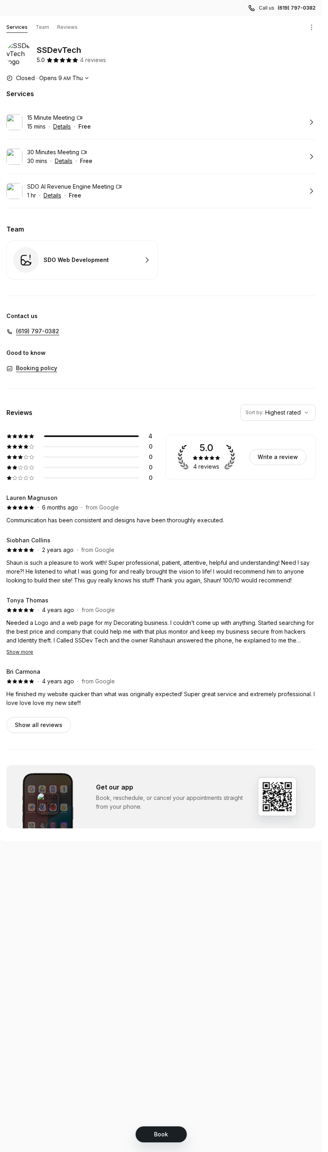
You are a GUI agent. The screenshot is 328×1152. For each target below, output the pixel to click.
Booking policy (36, 368)
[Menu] (312, 27)
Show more (19, 652)
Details (62, 126)
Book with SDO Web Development (82, 260)
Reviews (67, 27)
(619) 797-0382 (297, 8)
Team (42, 27)
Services (17, 27)
